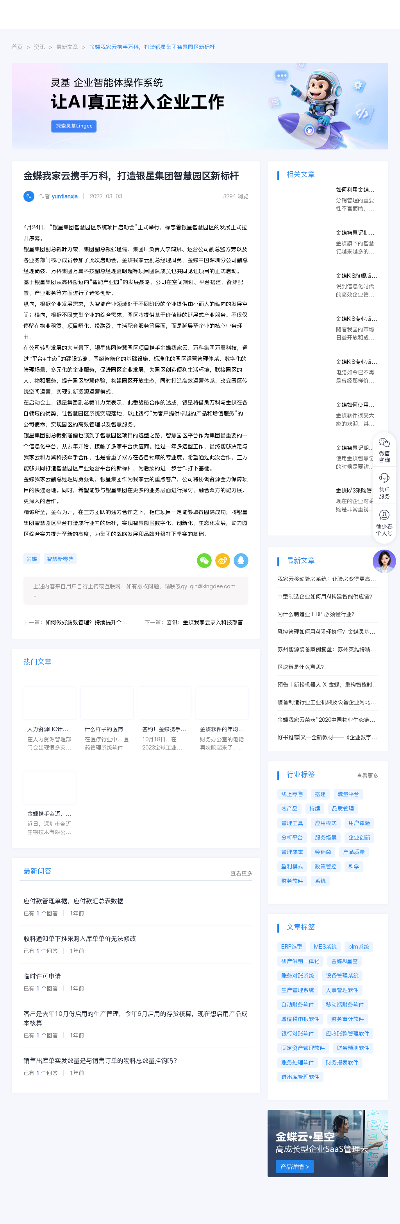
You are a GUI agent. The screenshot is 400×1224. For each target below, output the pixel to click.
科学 (353, 866)
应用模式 (326, 823)
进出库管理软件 (300, 1077)
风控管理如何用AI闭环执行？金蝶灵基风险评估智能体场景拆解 (326, 632)
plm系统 (358, 947)
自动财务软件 (297, 1004)
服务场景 (326, 837)
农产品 (289, 808)
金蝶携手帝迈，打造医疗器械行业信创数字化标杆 (49, 814)
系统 (320, 881)
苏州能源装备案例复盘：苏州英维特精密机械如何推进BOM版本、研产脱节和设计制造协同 (327, 649)
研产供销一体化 (300, 961)
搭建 (320, 794)
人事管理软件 (342, 990)
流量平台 (348, 794)
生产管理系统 (297, 990)
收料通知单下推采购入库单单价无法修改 (79, 938)
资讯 (39, 47)
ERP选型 (291, 947)
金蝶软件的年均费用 (222, 729)
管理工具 (292, 823)
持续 (314, 808)
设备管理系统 (342, 976)
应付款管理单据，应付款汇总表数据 (73, 901)
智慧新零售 (60, 559)
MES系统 (325, 947)
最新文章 (67, 47)
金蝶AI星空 (344, 961)
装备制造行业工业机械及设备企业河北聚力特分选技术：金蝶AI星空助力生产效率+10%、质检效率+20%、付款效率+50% (327, 702)
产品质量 (354, 852)
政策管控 (326, 866)
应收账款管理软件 (348, 1033)
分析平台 (292, 837)
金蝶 (31, 559)
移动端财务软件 (345, 1004)
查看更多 (241, 873)
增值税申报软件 (300, 1019)
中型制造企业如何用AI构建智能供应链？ (326, 596)
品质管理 (343, 808)
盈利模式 (292, 866)
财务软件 (292, 881)
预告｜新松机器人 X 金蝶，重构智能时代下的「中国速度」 (327, 685)
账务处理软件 (297, 1062)
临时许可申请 (42, 976)
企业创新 (359, 837)
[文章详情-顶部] (200, 67)
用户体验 (359, 823)
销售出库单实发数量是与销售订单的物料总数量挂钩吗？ (101, 1060)
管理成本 (292, 852)
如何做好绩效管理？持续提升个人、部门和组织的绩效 (86, 622)
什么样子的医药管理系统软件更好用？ (107, 729)
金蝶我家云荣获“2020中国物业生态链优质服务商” (326, 720)
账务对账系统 (297, 976)
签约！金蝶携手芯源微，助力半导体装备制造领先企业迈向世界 (164, 729)
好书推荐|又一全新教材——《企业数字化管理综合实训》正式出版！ (327, 737)
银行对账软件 (297, 1033)
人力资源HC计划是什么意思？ (47, 729)
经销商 (323, 852)
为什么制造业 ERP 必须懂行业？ (317, 614)
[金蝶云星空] (332, 1114)
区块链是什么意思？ (302, 667)
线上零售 (292, 794)
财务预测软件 (353, 1048)
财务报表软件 (342, 1062)
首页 (17, 47)
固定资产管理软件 (303, 1048)
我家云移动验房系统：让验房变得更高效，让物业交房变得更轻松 (323, 579)
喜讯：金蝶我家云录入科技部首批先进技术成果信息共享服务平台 (207, 622)
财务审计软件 (347, 1019)
